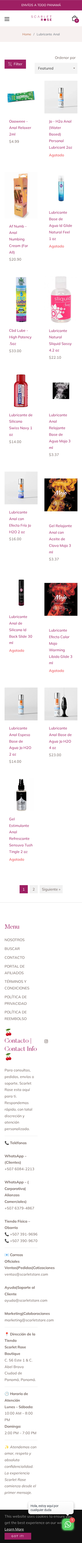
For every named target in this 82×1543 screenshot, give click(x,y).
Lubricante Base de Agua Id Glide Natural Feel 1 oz (60, 225)
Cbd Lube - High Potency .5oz (20, 337)
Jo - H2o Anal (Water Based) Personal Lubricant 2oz (60, 134)
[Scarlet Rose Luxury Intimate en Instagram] (46, 1041)
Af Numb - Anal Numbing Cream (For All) (18, 239)
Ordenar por (65, 57)
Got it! (17, 1536)
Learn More (14, 1529)
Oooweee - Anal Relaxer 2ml (20, 128)
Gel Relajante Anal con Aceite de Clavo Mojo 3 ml (60, 538)
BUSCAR (12, 948)
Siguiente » (51, 889)
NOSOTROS (15, 939)
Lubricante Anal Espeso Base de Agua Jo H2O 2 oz (20, 741)
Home (26, 34)
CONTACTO (15, 957)
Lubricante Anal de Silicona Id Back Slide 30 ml (20, 629)
